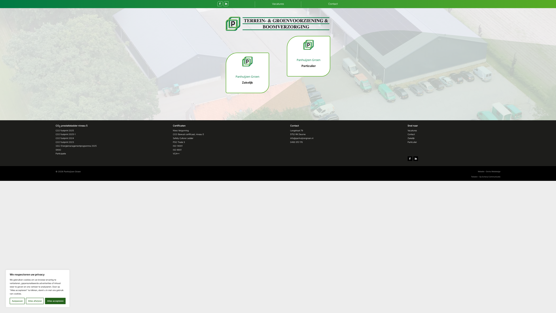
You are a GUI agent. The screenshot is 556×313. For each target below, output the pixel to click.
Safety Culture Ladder (183, 138)
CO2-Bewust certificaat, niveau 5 (188, 134)
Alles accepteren (55, 301)
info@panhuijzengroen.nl (301, 138)
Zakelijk (411, 138)
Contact (411, 134)
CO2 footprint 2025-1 (66, 134)
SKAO (58, 150)
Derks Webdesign (493, 171)
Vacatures (412, 130)
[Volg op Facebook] (219, 3)
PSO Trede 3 (179, 142)
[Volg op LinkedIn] (226, 3)
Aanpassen (17, 301)
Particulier (412, 142)
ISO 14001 (178, 146)
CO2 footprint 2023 (65, 142)
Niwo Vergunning (181, 130)
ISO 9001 (177, 150)
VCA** (176, 153)
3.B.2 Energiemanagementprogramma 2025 (76, 146)
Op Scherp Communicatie (489, 177)
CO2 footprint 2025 (65, 130)
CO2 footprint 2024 (65, 138)
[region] (38, 288)
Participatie (61, 153)
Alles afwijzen (35, 301)
